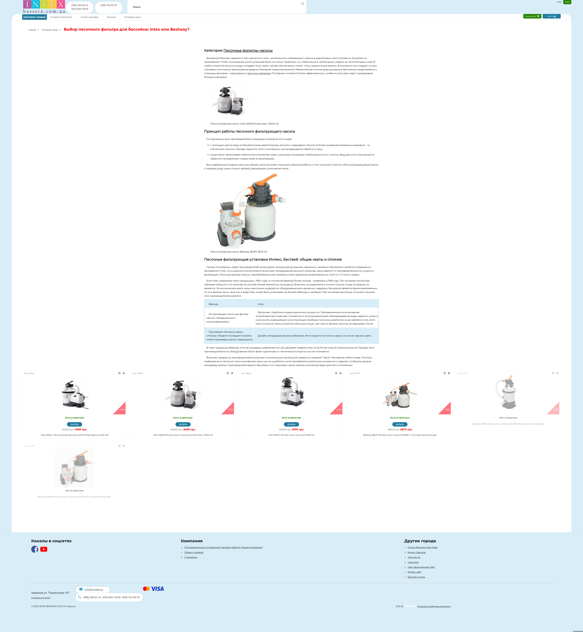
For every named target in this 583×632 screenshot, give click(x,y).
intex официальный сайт (421, 567)
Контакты (111, 17)
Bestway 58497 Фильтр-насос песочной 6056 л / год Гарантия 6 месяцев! (400, 435)
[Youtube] (44, 551)
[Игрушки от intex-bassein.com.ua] (44, 13)
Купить (74, 424)
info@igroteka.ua (94, 589)
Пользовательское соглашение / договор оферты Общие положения (223, 547)
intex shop (413, 562)
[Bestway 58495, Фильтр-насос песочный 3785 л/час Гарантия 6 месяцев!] (75, 467)
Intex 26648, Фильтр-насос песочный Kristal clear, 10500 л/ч (183, 435)
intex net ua (414, 557)
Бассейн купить (416, 577)
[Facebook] (35, 551)
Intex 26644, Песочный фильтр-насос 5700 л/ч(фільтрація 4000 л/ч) (75, 435)
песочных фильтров (259, 73)
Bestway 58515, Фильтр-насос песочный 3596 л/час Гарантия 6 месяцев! (508, 424)
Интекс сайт (414, 572)
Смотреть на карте (40, 597)
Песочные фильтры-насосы (248, 50)
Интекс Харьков (417, 552)
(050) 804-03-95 (79, 9)
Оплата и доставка (90, 17)
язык (567, 2)
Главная (32, 30)
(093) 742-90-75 (109, 5)
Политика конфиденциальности (433, 606)
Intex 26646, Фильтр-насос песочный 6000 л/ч (291, 435)
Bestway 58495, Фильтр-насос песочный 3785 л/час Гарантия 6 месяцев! (74, 496)
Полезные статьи (132, 17)
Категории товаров (35, 17)
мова (559, 2)
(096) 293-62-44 (79, 5)
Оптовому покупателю (61, 17)
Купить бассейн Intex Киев (423, 547)
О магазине (190, 557)
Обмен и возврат (194, 552)
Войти (551, 16)
